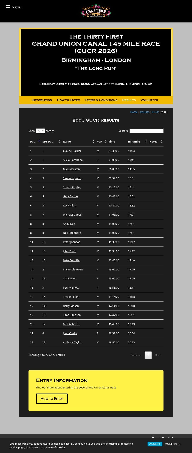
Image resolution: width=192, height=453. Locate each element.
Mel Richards (71, 324)
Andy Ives (69, 224)
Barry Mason (71, 306)
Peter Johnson (71, 242)
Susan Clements (73, 269)
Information (42, 100)
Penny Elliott (71, 287)
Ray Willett (69, 205)
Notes (153, 141)
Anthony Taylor (72, 342)
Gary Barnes (70, 196)
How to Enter (68, 100)
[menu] (8, 8)
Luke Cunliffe (71, 260)
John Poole (69, 251)
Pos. (33, 141)
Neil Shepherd (72, 233)
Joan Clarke (70, 333)
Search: (123, 130)
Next (158, 355)
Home (134, 112)
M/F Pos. (48, 141)
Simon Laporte (72, 178)
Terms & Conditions (101, 100)
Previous (136, 355)
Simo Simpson (72, 315)
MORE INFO (173, 444)
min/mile (134, 141)
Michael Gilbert (72, 214)
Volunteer (149, 100)
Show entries (41, 131)
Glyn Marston (71, 169)
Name (67, 141)
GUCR (155, 112)
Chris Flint (69, 278)
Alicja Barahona (73, 160)
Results (129, 100)
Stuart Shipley (72, 187)
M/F (99, 141)
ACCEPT (154, 444)
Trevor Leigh (71, 297)
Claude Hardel (72, 151)
